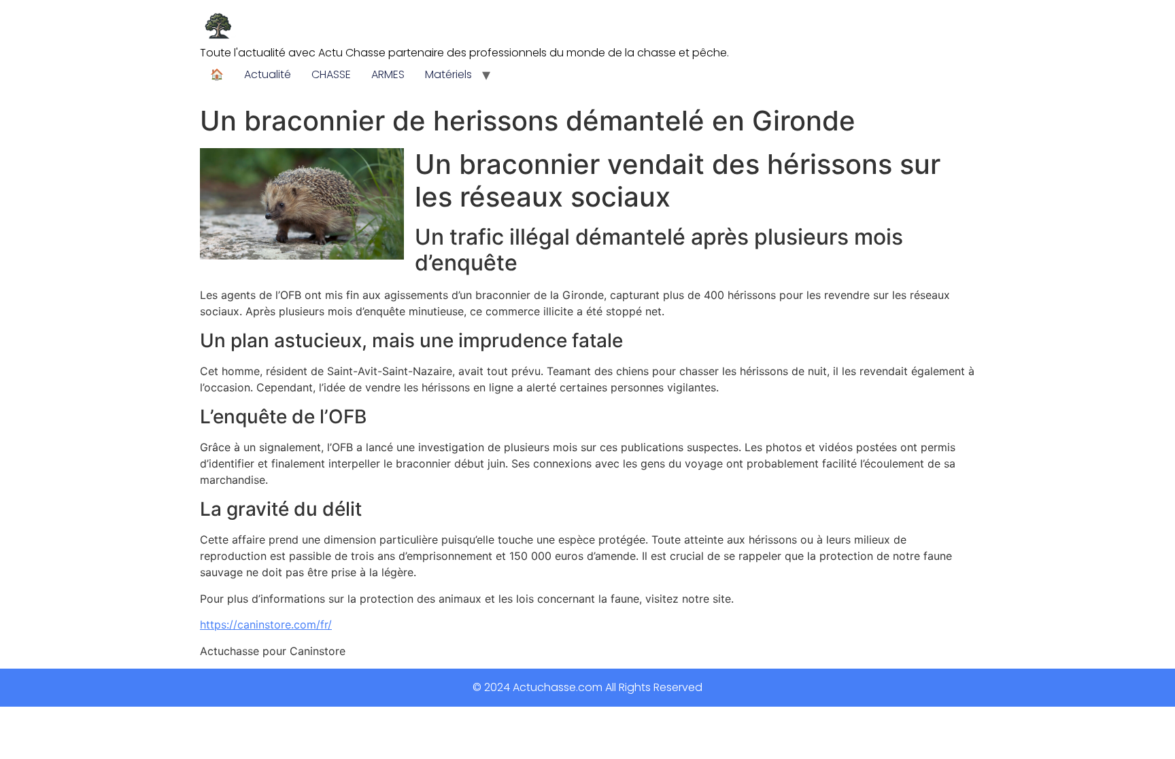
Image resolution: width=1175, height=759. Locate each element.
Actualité (267, 74)
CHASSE (331, 74)
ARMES (388, 74)
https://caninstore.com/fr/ (266, 624)
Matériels (448, 74)
